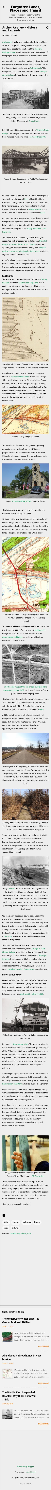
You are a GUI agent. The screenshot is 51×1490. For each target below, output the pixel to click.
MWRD (12, 889)
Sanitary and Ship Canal (28, 283)
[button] (47, 28)
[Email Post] (4, 1217)
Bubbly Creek (35, 68)
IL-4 (26, 199)
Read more (43, 1347)
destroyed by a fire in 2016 (31, 994)
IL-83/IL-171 (40, 630)
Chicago (15, 1222)
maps (6, 1228)
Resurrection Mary (20, 1044)
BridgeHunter (34, 121)
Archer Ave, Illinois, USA (20, 1234)
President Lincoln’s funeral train (21, 969)
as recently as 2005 (38, 137)
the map (8, 936)
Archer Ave (7, 42)
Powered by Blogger (25, 1467)
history (37, 1222)
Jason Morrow (31, 1472)
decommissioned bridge (12, 637)
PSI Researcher (38, 1176)
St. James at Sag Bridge (21, 501)
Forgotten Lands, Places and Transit (25, 8)
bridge (6, 1222)
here (41, 710)
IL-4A (42, 213)
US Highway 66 (34, 209)
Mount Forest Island (20, 377)
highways (27, 1222)
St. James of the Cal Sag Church (22, 244)
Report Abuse (25, 1484)
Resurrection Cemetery (12, 1084)
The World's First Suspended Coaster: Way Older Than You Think (19, 1396)
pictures (15, 1228)
